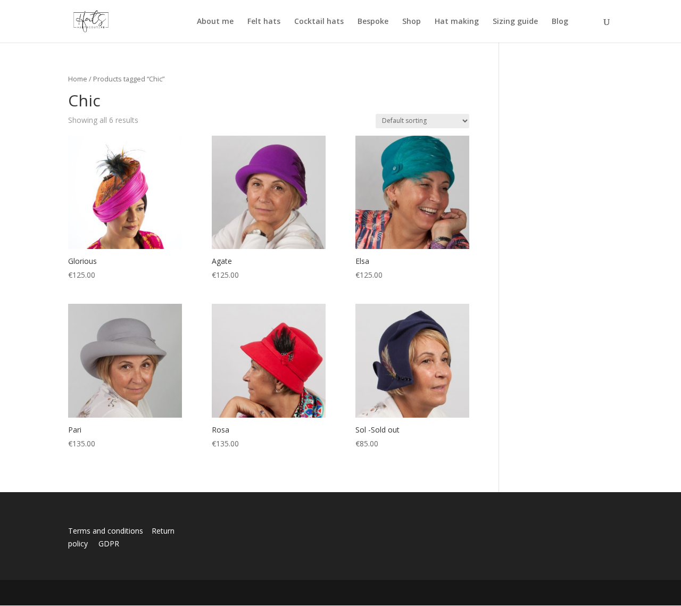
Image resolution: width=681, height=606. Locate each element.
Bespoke (373, 22)
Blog (560, 22)
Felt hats (263, 22)
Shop (411, 22)
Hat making (457, 22)
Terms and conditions (109, 531)
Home (77, 79)
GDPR (108, 543)
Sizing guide (515, 22)
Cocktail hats (319, 22)
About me (215, 22)
